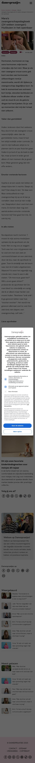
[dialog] (17, 382)
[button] (17, 391)
